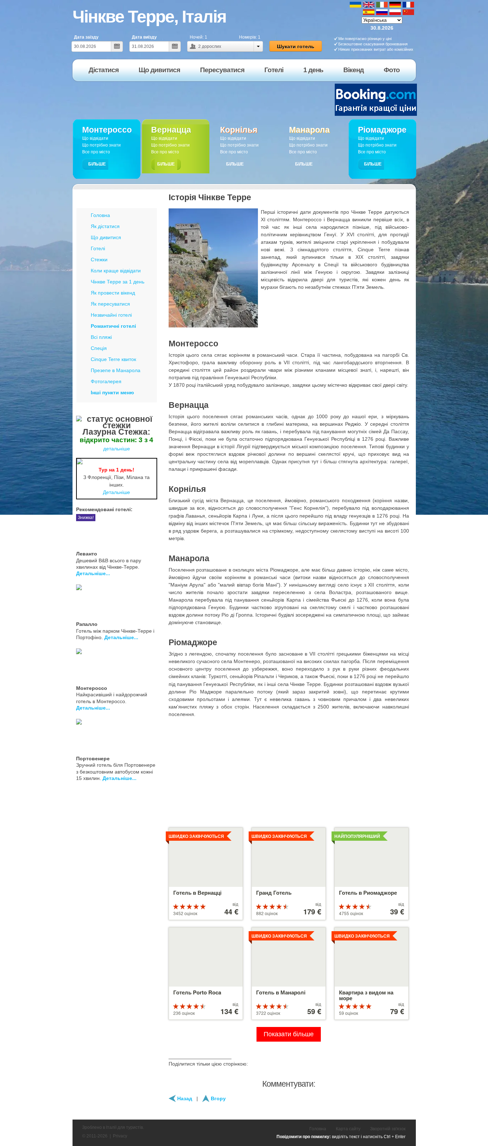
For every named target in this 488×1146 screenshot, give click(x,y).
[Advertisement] (201, 100)
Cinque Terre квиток (113, 359)
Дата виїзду (144, 37)
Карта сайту (348, 1128)
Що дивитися (106, 237)
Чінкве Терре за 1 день (117, 282)
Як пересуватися (110, 304)
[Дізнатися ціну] (154, 530)
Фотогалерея (106, 381)
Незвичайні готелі (111, 315)
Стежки (99, 259)
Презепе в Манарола (115, 370)
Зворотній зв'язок (387, 1128)
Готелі (98, 248)
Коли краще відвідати (116, 270)
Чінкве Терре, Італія (149, 16)
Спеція (99, 348)
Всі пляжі (101, 337)
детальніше (116, 448)
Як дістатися (105, 226)
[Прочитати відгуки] (146, 530)
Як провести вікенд (113, 293)
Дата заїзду (86, 37)
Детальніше (116, 492)
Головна (100, 215)
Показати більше (289, 1034)
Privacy (120, 1135)
